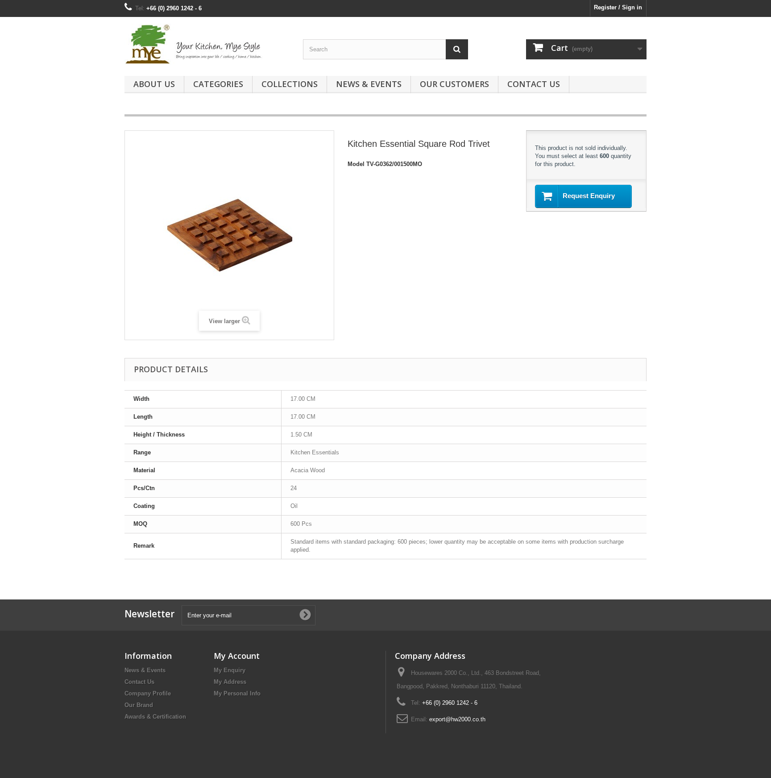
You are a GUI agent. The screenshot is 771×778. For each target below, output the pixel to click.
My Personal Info (237, 693)
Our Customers (454, 84)
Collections (289, 84)
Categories (218, 84)
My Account (237, 655)
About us (154, 84)
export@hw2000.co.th (457, 719)
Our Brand (138, 705)
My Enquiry (229, 670)
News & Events (369, 84)
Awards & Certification (155, 716)
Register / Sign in (618, 7)
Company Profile (147, 693)
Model (356, 164)
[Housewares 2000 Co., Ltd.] (207, 44)
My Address (230, 681)
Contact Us (533, 84)
